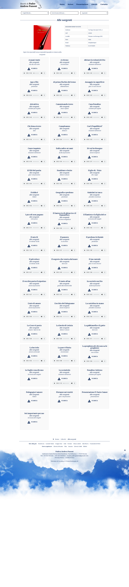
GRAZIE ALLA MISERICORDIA (64, 285)
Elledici (85, 446)
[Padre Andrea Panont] (31, 4)
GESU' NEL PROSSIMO (34, 175)
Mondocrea (41, 443)
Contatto (104, 4)
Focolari (70, 443)
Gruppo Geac (58, 443)
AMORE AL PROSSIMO (34, 285)
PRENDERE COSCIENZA (95, 197)
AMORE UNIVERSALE (34, 352)
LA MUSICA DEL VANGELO (94, 219)
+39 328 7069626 (60, 456)
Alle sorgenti (34, 62)
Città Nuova (85, 443)
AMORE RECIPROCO (95, 153)
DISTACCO (64, 130)
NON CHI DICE (94, 352)
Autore (70, 4)
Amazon (70, 446)
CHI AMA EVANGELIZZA (64, 219)
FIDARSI (34, 197)
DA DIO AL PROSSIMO (64, 153)
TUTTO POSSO (34, 219)
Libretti (94, 4)
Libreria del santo (58, 446)
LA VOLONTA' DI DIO (34, 241)
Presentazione (82, 4)
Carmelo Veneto (50, 443)
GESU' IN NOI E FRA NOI (95, 86)
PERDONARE (34, 86)
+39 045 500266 (48, 456)
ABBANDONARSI (64, 86)
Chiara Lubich (77, 443)
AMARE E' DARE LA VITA (34, 330)
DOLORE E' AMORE (64, 175)
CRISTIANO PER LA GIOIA (34, 108)
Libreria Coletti (78, 446)
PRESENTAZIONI (94, 396)
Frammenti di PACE (95, 443)
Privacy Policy (59, 457)
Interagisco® (75, 461)
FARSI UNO (64, 263)
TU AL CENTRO (64, 241)
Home (62, 4)
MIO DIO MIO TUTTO (34, 64)
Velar (65, 446)
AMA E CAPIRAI (64, 108)
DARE (34, 130)
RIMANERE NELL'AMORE (94, 64)
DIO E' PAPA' (94, 175)
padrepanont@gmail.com (79, 456)
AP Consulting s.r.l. (61, 461)
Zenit (65, 443)
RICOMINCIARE (64, 64)
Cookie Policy (69, 457)
